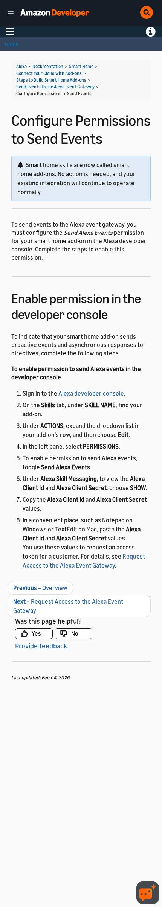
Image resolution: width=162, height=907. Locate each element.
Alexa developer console (91, 393)
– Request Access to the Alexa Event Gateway (68, 606)
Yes (36, 633)
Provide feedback (41, 646)
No (74, 633)
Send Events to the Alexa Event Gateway (55, 87)
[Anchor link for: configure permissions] (114, 313)
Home (11, 44)
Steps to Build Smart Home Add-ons (51, 80)
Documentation (47, 66)
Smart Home (81, 66)
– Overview (40, 588)
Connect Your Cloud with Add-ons (49, 73)
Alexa (21, 66)
